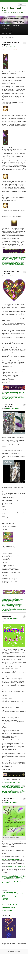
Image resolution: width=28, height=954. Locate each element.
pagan (16, 397)
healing (10, 790)
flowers (10, 603)
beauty (14, 395)
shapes (17, 606)
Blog (3, 33)
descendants (9, 259)
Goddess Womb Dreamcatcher (7, 405)
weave (17, 609)
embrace (20, 877)
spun (6, 608)
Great (6, 262)
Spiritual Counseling (6, 28)
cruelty (16, 600)
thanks (18, 608)
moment (15, 879)
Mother (14, 263)
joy (11, 262)
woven (5, 610)
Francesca (16, 46)
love (9, 397)
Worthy (6, 398)
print (22, 879)
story (9, 608)
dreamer (16, 601)
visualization (10, 609)
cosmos (3, 877)
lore (5, 604)
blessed (14, 787)
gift (18, 878)
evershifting (4, 878)
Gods (7, 397)
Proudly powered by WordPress (14, 951)
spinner (3, 608)
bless (11, 787)
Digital (10, 877)
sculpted (13, 606)
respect (17, 791)
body (19, 787)
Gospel (3, 262)
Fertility (21, 259)
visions (6, 609)
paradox (3, 605)
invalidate (17, 790)
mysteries (19, 263)
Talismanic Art (5, 599)
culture (21, 787)
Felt (3, 603)
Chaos (3, 258)
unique (14, 881)
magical (16, 262)
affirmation (11, 257)
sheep (20, 606)
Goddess (22, 261)
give (13, 603)
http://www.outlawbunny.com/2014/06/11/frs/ (12, 782)
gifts (24, 788)
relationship (13, 791)
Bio (6, 33)
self (6, 792)
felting (8, 603)
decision (3, 788)
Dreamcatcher (5, 601)
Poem (6, 264)
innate (13, 790)
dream (19, 600)
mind (7, 604)
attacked (16, 876)
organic (20, 604)
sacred (3, 792)
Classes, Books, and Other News (9, 892)
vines (3, 609)
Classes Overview (16, 25)
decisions (8, 788)
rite (22, 791)
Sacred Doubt (6, 616)
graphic (23, 878)
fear (22, 788)
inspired (6, 879)
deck (22, 258)
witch (3, 398)
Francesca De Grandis (11, 261)
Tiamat (22, 264)
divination (14, 259)
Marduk (3, 263)
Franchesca (18, 261)
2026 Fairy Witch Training (7, 910)
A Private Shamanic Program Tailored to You (10, 30)
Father (11, 396)
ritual (8, 606)
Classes (6, 258)
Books (22, 30)
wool (3, 610)
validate (13, 792)
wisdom (16, 792)
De (16, 395)
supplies (11, 608)
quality (20, 605)
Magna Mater (20, 262)
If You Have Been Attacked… (8, 799)
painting (19, 879)
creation (10, 258)
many (9, 879)
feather (23, 601)
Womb (24, 609)
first (8, 878)
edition (17, 877)
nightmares (11, 604)
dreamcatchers (11, 601)
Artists (9, 876)
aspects (12, 876)
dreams (19, 601)
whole (3, 882)
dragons (17, 259)
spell (16, 264)
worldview (8, 265)
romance (22, 397)
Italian (9, 262)
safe (11, 606)
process (9, 791)
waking (14, 609)
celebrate (23, 876)
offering (17, 604)
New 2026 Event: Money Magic (8, 907)
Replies (12, 265)
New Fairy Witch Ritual (7, 906)
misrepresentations (9, 263)
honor (3, 879)
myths (3, 264)
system (15, 608)
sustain (11, 881)
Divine (8, 396)
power (9, 264)
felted (5, 603)
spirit (10, 792)
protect (12, 605)
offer (14, 604)
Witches (3, 265)
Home (3, 25)
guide (6, 790)
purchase (16, 605)
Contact (10, 33)
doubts (14, 788)
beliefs (20, 876)
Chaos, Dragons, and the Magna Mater (10, 43)
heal (8, 790)
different (7, 877)
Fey (24, 259)
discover (14, 877)
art (16, 599)
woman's (21, 609)
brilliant (3, 600)
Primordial (12, 264)
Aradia (14, 257)
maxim (12, 879)
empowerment (18, 788)
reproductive (4, 606)
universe (22, 881)
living (3, 604)
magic (13, 262)
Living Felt (14, 486)
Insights (20, 603)
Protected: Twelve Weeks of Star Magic (10, 904)
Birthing (21, 599)
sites (8, 792)
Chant (24, 257)
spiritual (7, 881)
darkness (14, 258)
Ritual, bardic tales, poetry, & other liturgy (14, 393)
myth (22, 263)
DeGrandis (4, 259)
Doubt (11, 788)
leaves (23, 603)
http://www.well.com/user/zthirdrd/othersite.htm (11, 859)
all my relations (10, 395)
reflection (4, 881)
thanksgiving (22, 608)
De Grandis (18, 258)
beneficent (18, 257)
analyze (8, 787)
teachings (19, 264)
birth (22, 257)
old (13, 397)
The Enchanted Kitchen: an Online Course (11, 909)
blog (17, 787)
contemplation (8, 600)
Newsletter (9, 25)
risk (20, 791)
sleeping (23, 606)
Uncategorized (5, 899)
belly (18, 599)
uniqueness (18, 881)
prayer (19, 397)
